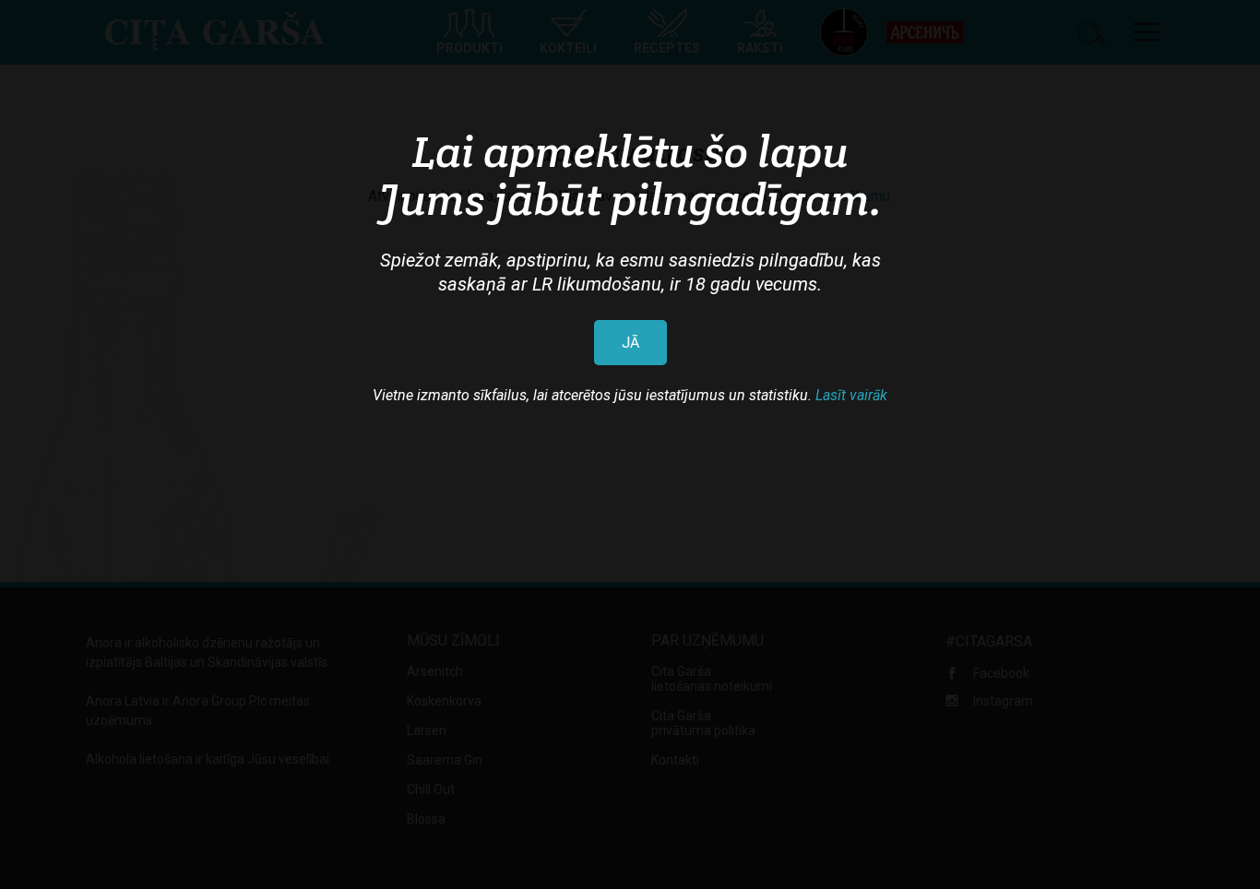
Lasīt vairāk (851, 395)
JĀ (630, 342)
